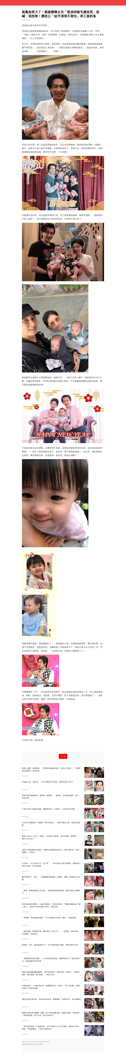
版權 (41, 1044)
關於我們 (24, 1044)
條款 (35, 1044)
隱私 (38, 1044)
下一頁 (63, 756)
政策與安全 (30, 1044)
